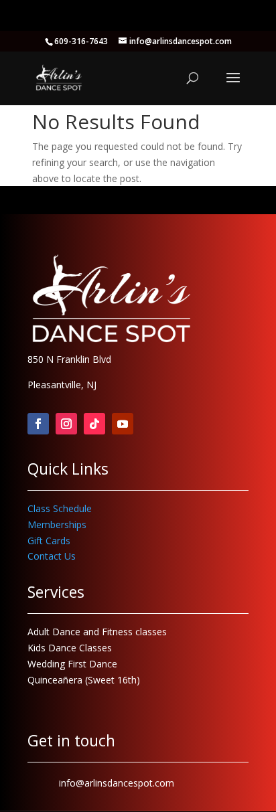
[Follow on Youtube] (122, 423)
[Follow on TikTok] (94, 423)
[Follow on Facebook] (38, 423)
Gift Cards (48, 540)
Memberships (56, 524)
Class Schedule (59, 508)
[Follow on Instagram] (66, 423)
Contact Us (51, 556)
